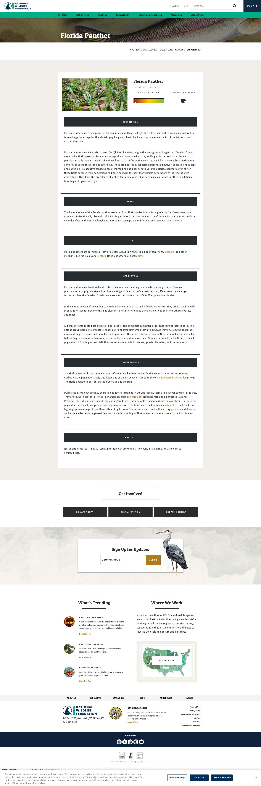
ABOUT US (71, 698)
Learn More (85, 633)
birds (140, 256)
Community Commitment (190, 726)
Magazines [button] (176, 15)
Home (131, 50)
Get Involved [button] (82, 15)
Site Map (197, 718)
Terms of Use (195, 707)
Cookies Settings (177, 777)
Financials (196, 722)
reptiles (101, 256)
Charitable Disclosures (190, 714)
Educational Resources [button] (150, 15)
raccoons (169, 251)
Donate (252, 5)
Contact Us (174, 6)
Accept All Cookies (222, 777)
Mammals (179, 50)
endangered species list (172, 377)
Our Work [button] (62, 15)
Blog (186, 6)
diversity (107, 405)
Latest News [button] (197, 15)
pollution (176, 409)
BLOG (142, 698)
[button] (153, 560)
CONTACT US (95, 698)
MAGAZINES (118, 698)
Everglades (136, 396)
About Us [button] (102, 15)
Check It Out (85, 681)
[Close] (256, 777)
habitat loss (170, 405)
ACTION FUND (166, 698)
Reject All (199, 777)
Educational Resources (147, 50)
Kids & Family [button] (122, 15)
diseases (191, 409)
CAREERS (189, 698)
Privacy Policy (194, 711)
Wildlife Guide (166, 50)
